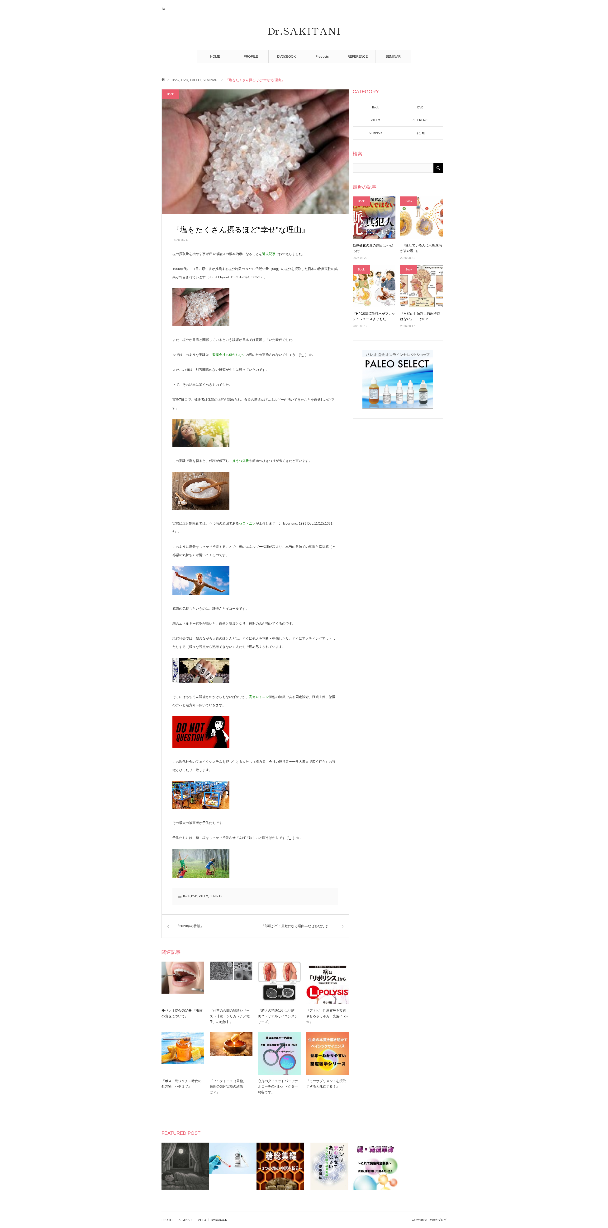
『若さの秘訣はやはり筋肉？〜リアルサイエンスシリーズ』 (278, 1016)
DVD (184, 80)
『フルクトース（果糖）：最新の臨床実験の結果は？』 (230, 1086)
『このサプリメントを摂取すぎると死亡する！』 (326, 1083)
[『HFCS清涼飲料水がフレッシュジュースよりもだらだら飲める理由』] (374, 286)
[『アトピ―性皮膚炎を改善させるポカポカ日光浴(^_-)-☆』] (327, 983)
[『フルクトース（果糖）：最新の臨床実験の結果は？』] (231, 1053)
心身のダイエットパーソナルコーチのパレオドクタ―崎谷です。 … (278, 1086)
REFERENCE (357, 56)
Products (322, 56)
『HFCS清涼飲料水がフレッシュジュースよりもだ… (374, 316)
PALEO (195, 80)
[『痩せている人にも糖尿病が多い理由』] (421, 217)
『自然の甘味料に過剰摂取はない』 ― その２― (420, 316)
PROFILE (251, 56)
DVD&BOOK (286, 56)
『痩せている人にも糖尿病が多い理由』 (421, 247)
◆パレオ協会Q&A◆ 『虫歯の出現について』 (182, 1013)
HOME (215, 56)
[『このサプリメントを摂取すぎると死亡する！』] (327, 1053)
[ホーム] (163, 79)
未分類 (420, 133)
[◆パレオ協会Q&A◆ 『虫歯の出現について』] (183, 983)
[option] (185, 1166)
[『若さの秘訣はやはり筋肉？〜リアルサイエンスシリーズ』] (279, 983)
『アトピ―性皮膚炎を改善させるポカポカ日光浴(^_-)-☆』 (327, 1016)
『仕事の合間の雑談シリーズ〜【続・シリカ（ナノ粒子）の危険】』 (230, 1016)
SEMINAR (393, 56)
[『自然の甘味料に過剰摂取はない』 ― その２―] (421, 286)
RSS (164, 8)
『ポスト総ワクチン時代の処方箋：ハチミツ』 (181, 1083)
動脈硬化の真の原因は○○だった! (373, 247)
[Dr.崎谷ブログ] (304, 31)
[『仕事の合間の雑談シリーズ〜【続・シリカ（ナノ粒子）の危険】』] (231, 983)
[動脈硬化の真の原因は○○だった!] (374, 217)
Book (175, 80)
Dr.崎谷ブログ (437, 1220)
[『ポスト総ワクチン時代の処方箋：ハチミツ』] (183, 1053)
